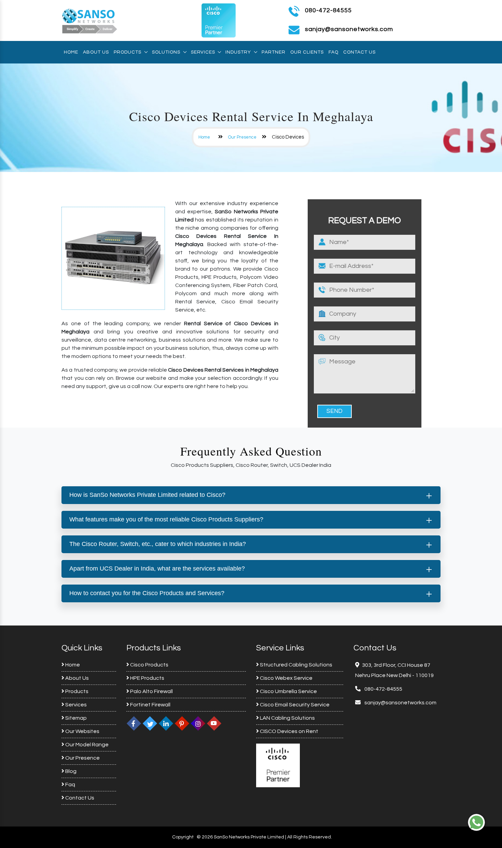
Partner (273, 52)
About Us (96, 52)
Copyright (183, 837)
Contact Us (359, 52)
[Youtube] (214, 723)
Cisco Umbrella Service (288, 691)
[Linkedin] (166, 723)
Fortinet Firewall (149, 704)
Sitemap (75, 718)
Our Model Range (86, 744)
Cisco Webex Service (285, 678)
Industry (238, 52)
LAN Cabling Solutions (287, 718)
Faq (333, 52)
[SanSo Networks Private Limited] (89, 20)
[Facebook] (134, 723)
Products (127, 52)
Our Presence (242, 137)
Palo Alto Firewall (151, 691)
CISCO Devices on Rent (288, 731)
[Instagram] (198, 723)
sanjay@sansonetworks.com (399, 702)
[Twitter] (150, 723)
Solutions (166, 52)
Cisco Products (148, 664)
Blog (70, 771)
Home (71, 52)
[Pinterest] (182, 723)
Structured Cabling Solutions (295, 664)
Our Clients (307, 52)
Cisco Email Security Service (294, 704)
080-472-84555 (328, 10)
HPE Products (146, 678)
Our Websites (81, 731)
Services (203, 52)
